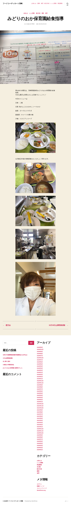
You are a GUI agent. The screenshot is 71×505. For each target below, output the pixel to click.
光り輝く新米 (6, 361)
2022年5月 (40, 393)
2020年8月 (40, 437)
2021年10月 (40, 408)
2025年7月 (40, 355)
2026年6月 (40, 347)
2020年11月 (40, 431)
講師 (38, 3)
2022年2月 (40, 399)
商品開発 (60, 3)
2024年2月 (40, 370)
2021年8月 (40, 412)
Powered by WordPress (31, 501)
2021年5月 (40, 418)
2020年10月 (40, 433)
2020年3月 (40, 447)
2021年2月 (40, 424)
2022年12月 (40, 380)
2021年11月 (40, 406)
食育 (42, 3)
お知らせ (33, 3)
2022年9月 (40, 385)
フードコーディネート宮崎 (12, 3)
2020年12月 (40, 428)
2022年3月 (40, 397)
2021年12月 (40, 403)
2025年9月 (40, 351)
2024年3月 (40, 368)
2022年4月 (40, 395)
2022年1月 (40, 401)
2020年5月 (40, 443)
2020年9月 (40, 435)
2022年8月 (40, 387)
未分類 (39, 467)
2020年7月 (40, 439)
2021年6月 (40, 416)
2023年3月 (40, 374)
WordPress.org (41, 490)
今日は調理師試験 (8, 358)
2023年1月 (40, 378)
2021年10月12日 (42, 24)
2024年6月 (40, 362)
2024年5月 (40, 364)
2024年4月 (40, 366)
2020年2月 (40, 449)
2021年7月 (40, 414)
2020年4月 (40, 445)
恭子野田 (32, 24)
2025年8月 (40, 353)
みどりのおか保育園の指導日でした (12, 368)
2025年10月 (40, 349)
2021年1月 (40, 426)
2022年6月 (40, 391)
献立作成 (46, 3)
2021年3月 (40, 422)
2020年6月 (40, 441)
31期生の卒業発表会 (8, 364)
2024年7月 (40, 360)
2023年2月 (40, 376)
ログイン (39, 484)
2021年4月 (40, 420)
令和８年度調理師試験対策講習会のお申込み (15, 355)
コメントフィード (42, 488)
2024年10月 (40, 357)
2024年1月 (40, 372)
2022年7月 (40, 389)
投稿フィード (40, 486)
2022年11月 (40, 383)
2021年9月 (40, 410)
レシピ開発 (53, 3)
